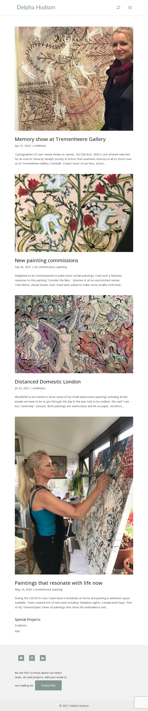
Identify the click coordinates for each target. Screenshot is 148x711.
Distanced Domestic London (48, 381)
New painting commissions (46, 260)
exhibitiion (38, 388)
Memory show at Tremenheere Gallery (60, 139)
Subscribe (48, 685)
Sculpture (21, 625)
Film (17, 631)
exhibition (40, 145)
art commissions (44, 267)
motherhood (43, 589)
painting (62, 267)
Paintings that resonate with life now (59, 582)
